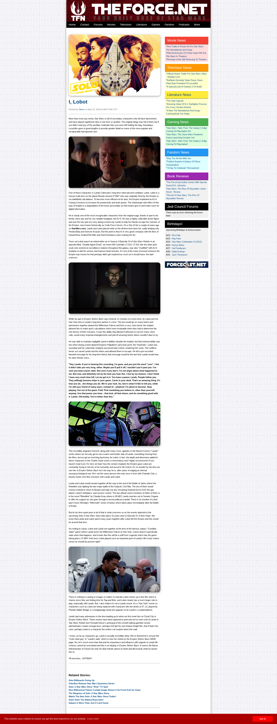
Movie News (176, 40)
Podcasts (184, 24)
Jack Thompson (179, 254)
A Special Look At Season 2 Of (184, 86)
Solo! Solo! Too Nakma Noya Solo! (86, 700)
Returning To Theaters (187, 59)
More (197, 24)
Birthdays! (175, 224)
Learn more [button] (93, 719)
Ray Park (176, 238)
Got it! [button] (263, 719)
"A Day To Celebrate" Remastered (183, 168)
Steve (81, 109)
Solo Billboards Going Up (81, 680)
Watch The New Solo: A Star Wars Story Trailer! (92, 696)
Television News (179, 68)
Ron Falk (176, 235)
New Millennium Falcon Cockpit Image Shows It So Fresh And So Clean (105, 690)
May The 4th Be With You (179, 158)
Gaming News (178, 122)
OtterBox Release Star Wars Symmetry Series (92, 683)
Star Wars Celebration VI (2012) (187, 241)
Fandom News (178, 152)
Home (72, 24)
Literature (141, 24)
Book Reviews (178, 176)
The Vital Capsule (175, 100)
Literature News (179, 95)
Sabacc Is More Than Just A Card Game (88, 703)
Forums (98, 24)
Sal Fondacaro (179, 248)
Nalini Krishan (178, 251)
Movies (111, 24)
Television (125, 24)
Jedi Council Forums (182, 207)
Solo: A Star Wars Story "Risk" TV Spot (88, 687)
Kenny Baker (178, 245)
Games (156, 24)
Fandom (169, 24)
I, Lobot (78, 102)
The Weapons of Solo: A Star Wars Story (89, 693)
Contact (84, 24)
